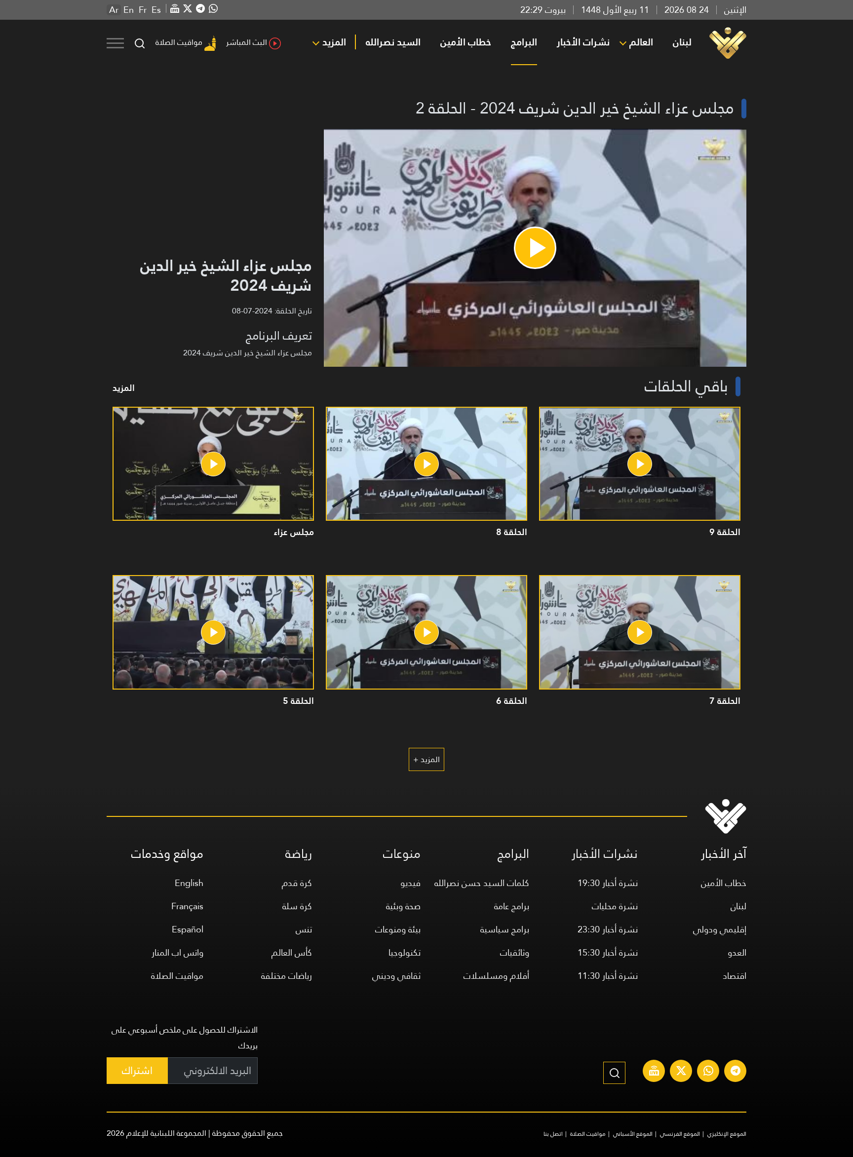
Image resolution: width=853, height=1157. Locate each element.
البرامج (524, 42)
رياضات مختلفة (286, 975)
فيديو (410, 883)
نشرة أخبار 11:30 (608, 975)
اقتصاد (734, 975)
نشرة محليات (615, 906)
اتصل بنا (553, 1133)
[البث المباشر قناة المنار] (654, 1072)
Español (187, 929)
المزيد (334, 42)
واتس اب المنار (177, 952)
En (128, 9)
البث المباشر (246, 42)
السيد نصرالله (393, 42)
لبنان (682, 42)
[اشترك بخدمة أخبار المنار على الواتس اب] (708, 1072)
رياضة (298, 853)
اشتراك (137, 1070)
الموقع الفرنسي (680, 1133)
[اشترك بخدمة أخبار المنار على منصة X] (681, 1072)
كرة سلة (297, 906)
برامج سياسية (504, 929)
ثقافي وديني (396, 975)
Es (156, 9)
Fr (143, 9)
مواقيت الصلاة (178, 42)
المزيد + (426, 759)
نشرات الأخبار (583, 42)
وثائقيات (514, 952)
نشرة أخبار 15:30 (608, 952)
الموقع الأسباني (633, 1133)
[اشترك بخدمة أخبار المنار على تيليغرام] (735, 1072)
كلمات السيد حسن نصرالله (481, 883)
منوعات (402, 853)
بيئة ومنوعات (398, 929)
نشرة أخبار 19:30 (608, 883)
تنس (304, 929)
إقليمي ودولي (719, 929)
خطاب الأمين (465, 42)
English (189, 883)
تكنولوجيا (404, 952)
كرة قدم (297, 883)
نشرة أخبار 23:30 (608, 929)
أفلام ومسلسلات (496, 975)
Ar (113, 9)
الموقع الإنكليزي (726, 1133)
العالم (641, 42)
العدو (737, 952)
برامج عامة (511, 906)
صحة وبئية (403, 906)
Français (187, 906)
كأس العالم (291, 952)
